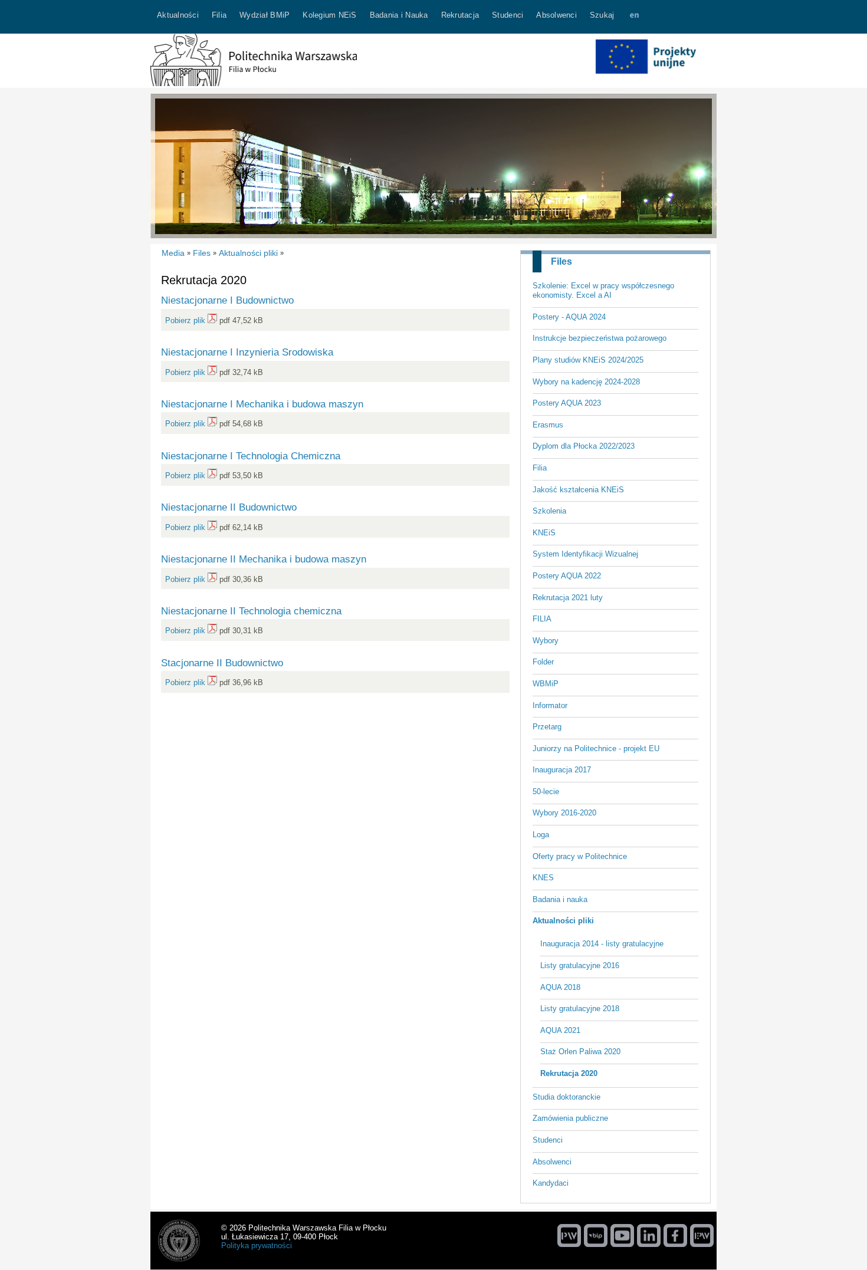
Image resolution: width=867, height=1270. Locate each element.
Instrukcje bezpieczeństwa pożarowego (599, 338)
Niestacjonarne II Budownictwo (229, 507)
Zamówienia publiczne (570, 1118)
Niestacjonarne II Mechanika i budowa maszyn (263, 559)
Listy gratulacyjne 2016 (579, 965)
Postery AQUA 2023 (567, 403)
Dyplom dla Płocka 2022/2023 (584, 446)
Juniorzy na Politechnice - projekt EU (596, 748)
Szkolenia (549, 510)
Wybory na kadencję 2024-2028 (586, 381)
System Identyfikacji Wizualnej (585, 554)
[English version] (634, 17)
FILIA (542, 618)
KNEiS (544, 532)
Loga (541, 834)
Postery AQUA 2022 (567, 575)
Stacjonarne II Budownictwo (222, 663)
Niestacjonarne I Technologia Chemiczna (250, 456)
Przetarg (547, 726)
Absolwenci (552, 1161)
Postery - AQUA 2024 (569, 316)
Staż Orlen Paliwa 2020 (580, 1051)
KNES (543, 877)
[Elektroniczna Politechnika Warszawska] (702, 1235)
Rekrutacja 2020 (568, 1073)
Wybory (546, 640)
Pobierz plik (185, 320)
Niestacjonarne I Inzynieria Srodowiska (247, 352)
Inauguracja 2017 (562, 769)
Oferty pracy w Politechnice (580, 856)
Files (561, 261)
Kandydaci (551, 1183)
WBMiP (546, 683)
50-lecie (546, 791)
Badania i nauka (560, 899)
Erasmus (548, 424)
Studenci (548, 1140)
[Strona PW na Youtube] (622, 1235)
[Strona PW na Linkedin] (649, 1235)
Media (173, 253)
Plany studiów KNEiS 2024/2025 (588, 360)
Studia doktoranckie (566, 1097)
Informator (550, 705)
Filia (540, 467)
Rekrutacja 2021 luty (568, 597)
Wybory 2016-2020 (564, 812)
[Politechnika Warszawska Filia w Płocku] (253, 83)
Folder (543, 661)
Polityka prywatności (256, 1245)
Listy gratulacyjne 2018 (579, 1008)
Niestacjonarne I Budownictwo (227, 300)
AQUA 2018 (560, 987)
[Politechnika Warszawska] (569, 1235)
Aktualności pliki (563, 920)
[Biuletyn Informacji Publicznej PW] (595, 1235)
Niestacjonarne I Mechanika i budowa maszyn (262, 404)
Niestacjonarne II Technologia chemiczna (251, 611)
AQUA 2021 (560, 1030)
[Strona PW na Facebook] (675, 1235)
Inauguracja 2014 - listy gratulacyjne (602, 943)
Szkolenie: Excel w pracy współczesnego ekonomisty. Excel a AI (603, 290)
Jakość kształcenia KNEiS (578, 489)
